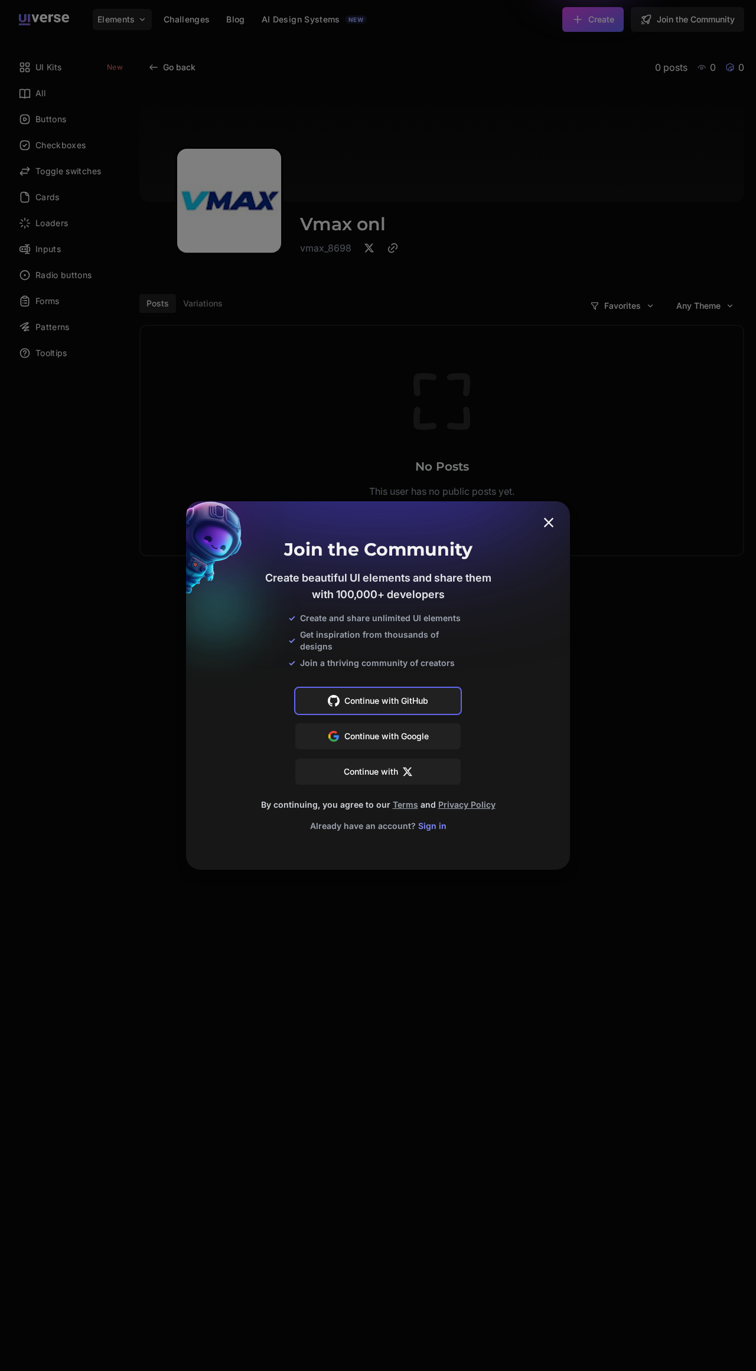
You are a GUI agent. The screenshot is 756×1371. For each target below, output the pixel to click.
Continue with (371, 771)
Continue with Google (386, 736)
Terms (405, 804)
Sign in (432, 826)
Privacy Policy (467, 804)
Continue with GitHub (386, 701)
